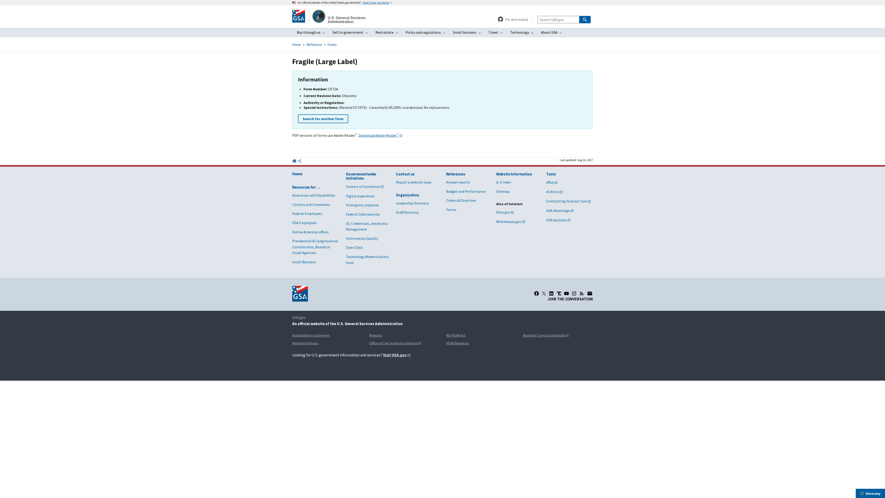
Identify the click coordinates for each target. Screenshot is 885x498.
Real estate (388, 33)
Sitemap (503, 191)
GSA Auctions (556, 220)
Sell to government (352, 33)
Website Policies (305, 343)
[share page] (299, 162)
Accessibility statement (311, 335)
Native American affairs (310, 232)
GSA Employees (304, 222)
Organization (407, 195)
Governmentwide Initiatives (361, 176)
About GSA (553, 33)
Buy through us (312, 33)
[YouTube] (566, 293)
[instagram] (574, 293)
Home (296, 44)
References (455, 174)
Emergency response (362, 205)
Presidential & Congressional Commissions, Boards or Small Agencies (315, 247)
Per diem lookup (516, 19)
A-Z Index (503, 182)
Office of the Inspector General (393, 343)
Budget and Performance (466, 191)
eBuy (550, 182)
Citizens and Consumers (311, 204)
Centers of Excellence (363, 186)
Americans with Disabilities (313, 195)
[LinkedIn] (551, 293)
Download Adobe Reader (379, 135)
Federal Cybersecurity (363, 214)
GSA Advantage (558, 210)
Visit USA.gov (395, 355)
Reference (314, 44)
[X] (544, 293)
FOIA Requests (457, 343)
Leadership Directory (412, 203)
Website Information (514, 174)
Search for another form (323, 118)
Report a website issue (413, 182)
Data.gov (503, 212)
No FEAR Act (456, 335)
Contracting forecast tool (566, 201)
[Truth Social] (559, 293)
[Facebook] (536, 293)
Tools (551, 174)
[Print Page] (294, 161)
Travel (497, 33)
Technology (523, 33)
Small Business (304, 262)
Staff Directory (407, 212)
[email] (590, 293)
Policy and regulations (427, 33)
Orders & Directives (461, 200)
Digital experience (360, 196)
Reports (375, 335)
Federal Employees (307, 213)
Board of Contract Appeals (544, 335)
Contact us (405, 174)
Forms (332, 44)
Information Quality (362, 238)
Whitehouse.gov (509, 221)
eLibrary (552, 191)
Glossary (872, 493)
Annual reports (458, 182)
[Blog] (581, 293)
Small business (468, 33)
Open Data (354, 247)
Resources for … (306, 187)
